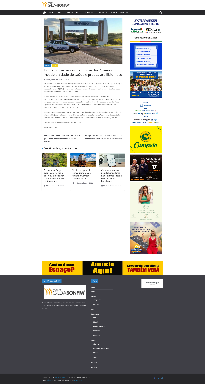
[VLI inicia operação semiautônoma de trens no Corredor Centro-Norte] (83, 155)
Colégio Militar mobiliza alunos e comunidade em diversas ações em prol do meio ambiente (103, 137)
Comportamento (99, 326)
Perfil (58, 13)
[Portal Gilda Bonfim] (44, 12)
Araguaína (97, 300)
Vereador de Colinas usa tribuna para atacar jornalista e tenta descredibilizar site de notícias (62, 138)
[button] (71, 12)
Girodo (67, 79)
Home (50, 13)
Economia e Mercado (101, 348)
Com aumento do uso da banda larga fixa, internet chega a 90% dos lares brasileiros (111, 176)
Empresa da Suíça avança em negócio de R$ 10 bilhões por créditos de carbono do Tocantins (54, 176)
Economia (96, 331)
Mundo (96, 322)
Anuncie (113, 13)
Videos (95, 357)
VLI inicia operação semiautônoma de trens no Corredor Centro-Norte (81, 174)
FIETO (78, 13)
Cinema (96, 344)
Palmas (96, 304)
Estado (67, 13)
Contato (124, 13)
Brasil (95, 318)
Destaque (47, 65)
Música (95, 353)
